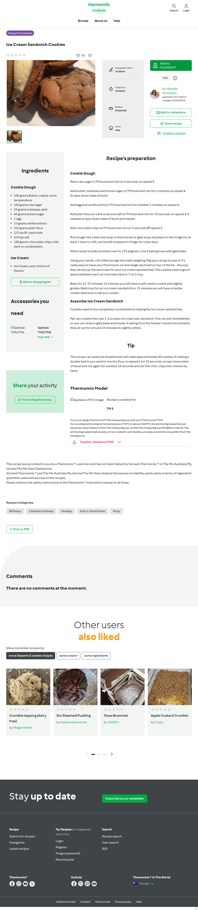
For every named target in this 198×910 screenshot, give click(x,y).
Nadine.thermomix (74, 722)
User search (110, 842)
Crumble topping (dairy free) (27, 718)
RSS (105, 849)
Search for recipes (22, 836)
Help (139, 901)
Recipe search (112, 836)
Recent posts (65, 859)
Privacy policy (123, 901)
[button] (174, 7)
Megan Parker (22, 727)
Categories (17, 842)
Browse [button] (83, 21)
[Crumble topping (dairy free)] (28, 687)
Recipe (14, 829)
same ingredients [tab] (96, 655)
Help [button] (117, 21)
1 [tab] (93, 754)
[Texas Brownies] (123, 687)
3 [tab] (105, 754)
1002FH (113, 722)
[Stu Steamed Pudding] (75, 687)
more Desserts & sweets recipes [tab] (31, 655)
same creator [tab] (68, 655)
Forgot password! (68, 853)
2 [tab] (99, 754)
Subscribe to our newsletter (124, 798)
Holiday (66, 511)
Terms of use (102, 901)
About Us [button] (101, 21)
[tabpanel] (99, 713)
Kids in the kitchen (92, 511)
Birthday (15, 511)
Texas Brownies (116, 715)
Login (59, 841)
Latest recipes (19, 849)
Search (107, 829)
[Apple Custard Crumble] (170, 687)
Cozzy (159, 722)
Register (61, 847)
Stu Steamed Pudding (73, 715)
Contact (85, 901)
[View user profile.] (154, 94)
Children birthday (41, 511)
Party (116, 511)
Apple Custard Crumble (169, 715)
